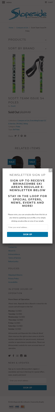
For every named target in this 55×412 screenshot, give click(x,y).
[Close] (50, 170)
